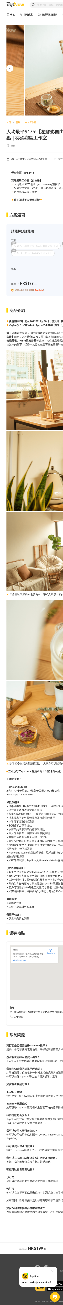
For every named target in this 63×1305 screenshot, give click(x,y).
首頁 (8, 122)
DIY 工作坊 (30, 122)
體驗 (18, 122)
